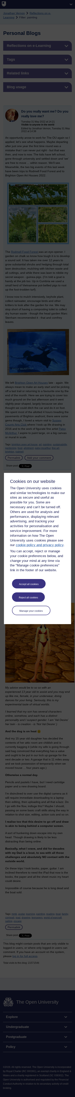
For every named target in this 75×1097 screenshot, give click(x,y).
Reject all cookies (28, 597)
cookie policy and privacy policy (39, 545)
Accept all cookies (29, 584)
